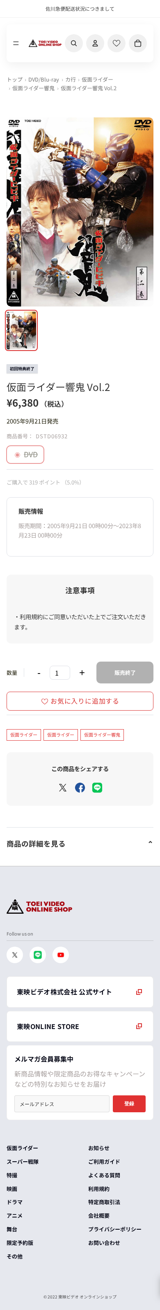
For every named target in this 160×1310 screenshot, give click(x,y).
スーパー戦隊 (23, 1161)
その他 (15, 1256)
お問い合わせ (104, 1243)
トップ (15, 79)
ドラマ (15, 1202)
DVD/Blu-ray (43, 79)
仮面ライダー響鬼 (33, 88)
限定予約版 (20, 1243)
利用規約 (99, 1189)
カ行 (70, 79)
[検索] (74, 43)
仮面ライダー (97, 79)
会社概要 (99, 1215)
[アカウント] (95, 43)
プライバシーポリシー (115, 1229)
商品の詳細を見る (36, 843)
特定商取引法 (104, 1202)
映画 (12, 1189)
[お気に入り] (116, 43)
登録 (129, 1103)
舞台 (12, 1229)
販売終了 (125, 672)
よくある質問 (104, 1175)
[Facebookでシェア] (80, 787)
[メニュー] (16, 43)
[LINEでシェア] (97, 787)
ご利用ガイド (104, 1161)
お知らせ (99, 1148)
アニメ (15, 1215)
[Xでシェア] (62, 787)
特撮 (12, 1175)
